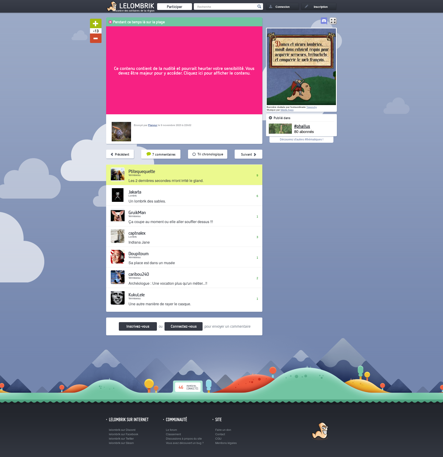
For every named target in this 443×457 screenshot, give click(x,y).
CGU (218, 438)
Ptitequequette (142, 171)
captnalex (137, 233)
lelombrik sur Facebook (123, 434)
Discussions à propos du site (184, 438)
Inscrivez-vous (137, 326)
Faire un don (223, 430)
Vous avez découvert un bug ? (185, 443)
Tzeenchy (311, 107)
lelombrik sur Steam (121, 443)
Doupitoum (139, 253)
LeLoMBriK (319, 432)
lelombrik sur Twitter (121, 438)
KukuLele (137, 294)
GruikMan (137, 212)
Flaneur (152, 125)
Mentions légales (226, 443)
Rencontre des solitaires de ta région (133, 10)
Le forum (171, 430)
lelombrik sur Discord (122, 430)
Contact (220, 434)
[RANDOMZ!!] (333, 21)
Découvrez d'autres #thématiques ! (301, 139)
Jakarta (135, 191)
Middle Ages (287, 110)
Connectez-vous (184, 326)
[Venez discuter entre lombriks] (324, 21)
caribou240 (139, 274)
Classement (173, 434)
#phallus (302, 126)
